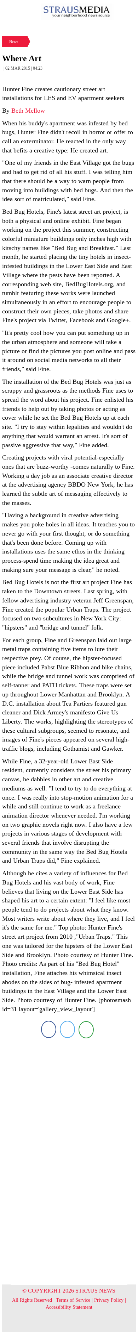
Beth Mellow (28, 110)
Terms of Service (73, 1300)
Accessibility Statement (69, 1307)
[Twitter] (67, 1029)
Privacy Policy (108, 1300)
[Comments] (86, 1029)
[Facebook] (48, 1029)
